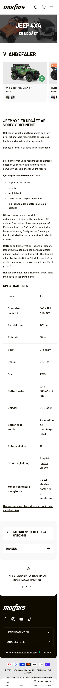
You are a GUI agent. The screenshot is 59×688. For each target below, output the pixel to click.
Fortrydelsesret (10, 677)
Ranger (11, 548)
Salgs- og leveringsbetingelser (42, 677)
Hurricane (44, 147)
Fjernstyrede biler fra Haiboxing (29, 533)
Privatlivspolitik (23, 677)
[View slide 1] (23, 587)
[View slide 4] (34, 587)
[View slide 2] (26, 587)
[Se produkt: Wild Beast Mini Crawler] (42, 78)
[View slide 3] (30, 587)
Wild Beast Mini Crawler (18, 87)
